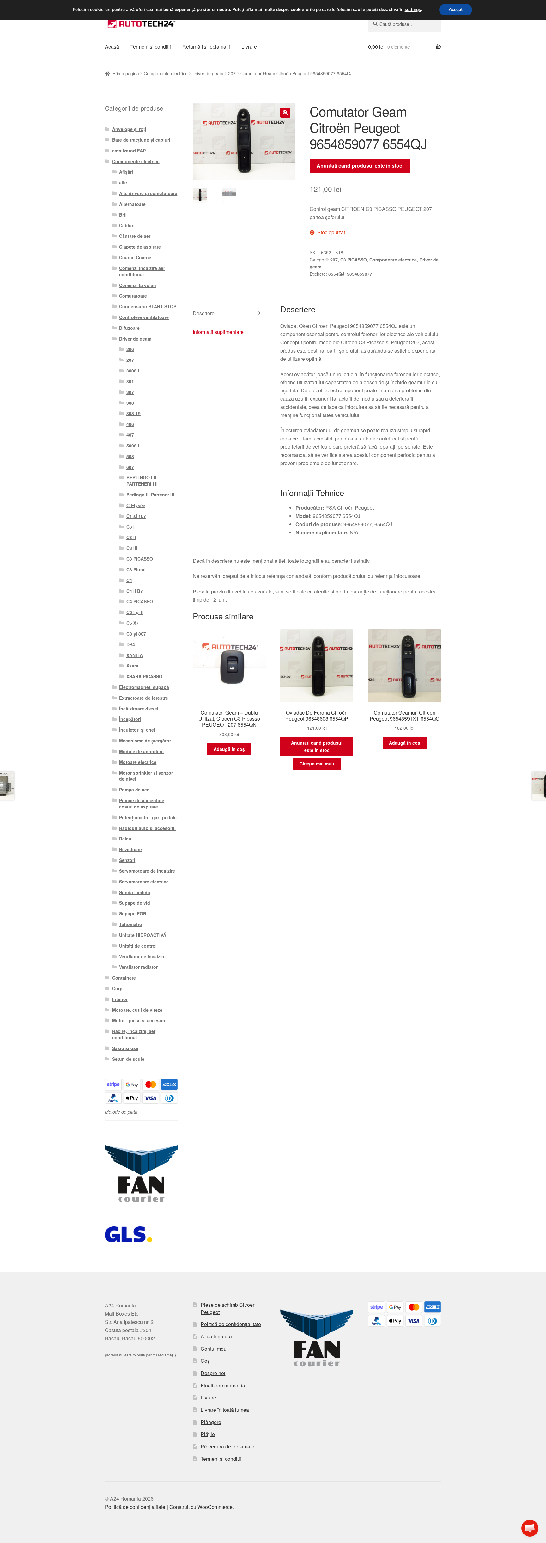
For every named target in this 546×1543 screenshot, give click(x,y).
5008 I (132, 445)
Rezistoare (130, 849)
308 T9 (133, 413)
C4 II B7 (134, 591)
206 (130, 349)
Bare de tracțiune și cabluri (141, 140)
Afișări (126, 172)
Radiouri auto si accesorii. (147, 828)
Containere (124, 977)
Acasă (112, 46)
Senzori (127, 860)
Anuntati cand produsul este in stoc (359, 165)
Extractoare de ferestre (143, 698)
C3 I (130, 527)
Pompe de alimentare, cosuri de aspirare (142, 803)
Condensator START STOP (147, 306)
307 (130, 392)
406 (130, 424)
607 (130, 467)
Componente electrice (166, 73)
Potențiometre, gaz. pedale (148, 817)
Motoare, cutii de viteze (137, 1010)
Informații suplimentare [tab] (218, 331)
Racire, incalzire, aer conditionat (133, 1034)
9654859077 (359, 274)
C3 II (131, 537)
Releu (125, 838)
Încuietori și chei (137, 730)
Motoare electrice (137, 762)
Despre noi (213, 1373)
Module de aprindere (141, 751)
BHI (123, 215)
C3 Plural (136, 569)
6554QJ (336, 274)
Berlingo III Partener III (150, 494)
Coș (205, 1360)
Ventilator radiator (138, 967)
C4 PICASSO (139, 601)
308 (130, 403)
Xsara (132, 665)
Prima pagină (125, 73)
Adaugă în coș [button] (229, 749)
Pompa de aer (134, 789)
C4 (129, 580)
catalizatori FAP (129, 150)
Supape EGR (132, 913)
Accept (456, 10)
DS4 (130, 644)
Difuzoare (129, 328)
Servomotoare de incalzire (147, 871)
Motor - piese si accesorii (139, 1020)
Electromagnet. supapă (144, 687)
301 (130, 381)
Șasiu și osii (125, 1048)
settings (413, 10)
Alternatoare (132, 204)
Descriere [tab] (204, 313)
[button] (285, 113)
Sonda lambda (134, 892)
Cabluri (127, 225)
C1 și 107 (136, 516)
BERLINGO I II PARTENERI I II (142, 480)
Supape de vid (134, 903)
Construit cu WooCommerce (201, 1506)
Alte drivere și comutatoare (148, 193)
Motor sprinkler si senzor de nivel (146, 776)
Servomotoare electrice (144, 881)
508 (130, 456)
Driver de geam (207, 73)
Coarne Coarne (135, 257)
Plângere (211, 1422)
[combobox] (404, 24)
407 (130, 435)
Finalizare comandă (223, 1385)
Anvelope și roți (129, 129)
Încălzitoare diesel (138, 708)
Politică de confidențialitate (231, 1324)
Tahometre (130, 924)
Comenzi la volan (137, 285)
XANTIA (134, 655)
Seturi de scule (128, 1059)
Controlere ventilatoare (144, 317)
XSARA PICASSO (144, 676)
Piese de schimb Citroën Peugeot (228, 1308)
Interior (120, 999)
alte (123, 182)
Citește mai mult (317, 763)
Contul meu (214, 1348)
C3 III (131, 548)
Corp (117, 988)
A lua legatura (216, 1336)
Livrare (249, 46)
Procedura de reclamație (228, 1446)
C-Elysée (135, 505)
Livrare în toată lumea (225, 1409)
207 (232, 73)
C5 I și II (134, 612)
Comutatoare (133, 295)
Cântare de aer (134, 236)
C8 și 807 (136, 633)
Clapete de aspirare (140, 246)
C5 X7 (132, 623)
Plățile (208, 1434)
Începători (130, 719)
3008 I (132, 370)
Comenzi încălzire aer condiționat (142, 271)
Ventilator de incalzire (142, 956)
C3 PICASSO (353, 259)
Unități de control (138, 946)
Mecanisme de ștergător (145, 740)
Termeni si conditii (150, 46)
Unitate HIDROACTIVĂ (142, 935)
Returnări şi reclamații (206, 46)
